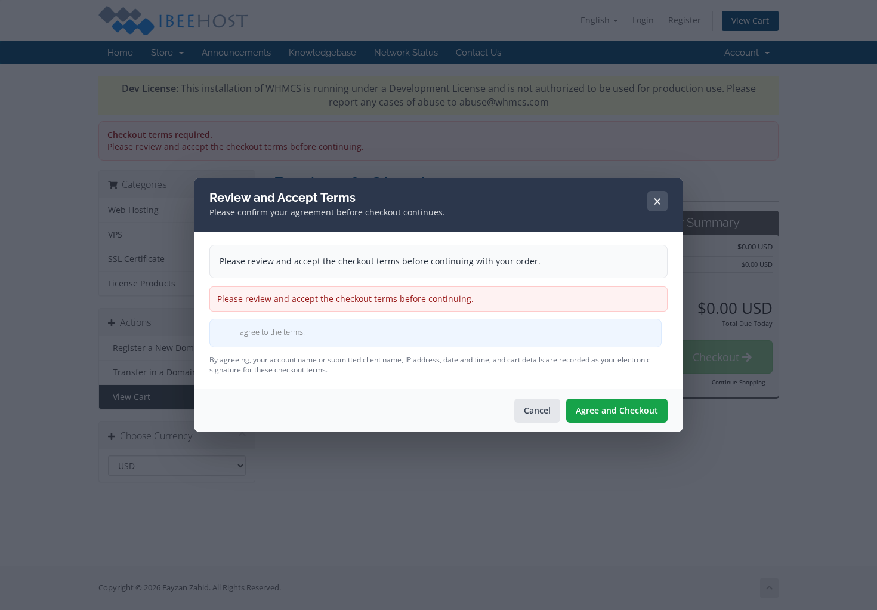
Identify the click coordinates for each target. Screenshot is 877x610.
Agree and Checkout (617, 410)
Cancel (537, 410)
